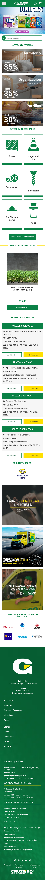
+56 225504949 (9, 772)
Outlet (6, 732)
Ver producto (21, 307)
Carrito (6, 741)
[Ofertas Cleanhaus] (22, 17)
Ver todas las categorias (22, 237)
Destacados (9, 736)
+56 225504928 (9, 811)
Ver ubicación (11, 355)
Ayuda (6, 720)
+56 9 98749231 (23, 691)
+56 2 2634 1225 (10, 847)
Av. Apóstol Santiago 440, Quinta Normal (23, 684)
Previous (5, 17)
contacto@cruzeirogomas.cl (23, 693)
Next (40, 17)
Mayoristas (8, 715)
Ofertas (7, 727)
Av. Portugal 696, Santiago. (13, 789)
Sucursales (8, 700)
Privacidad (7, 865)
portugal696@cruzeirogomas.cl (16, 795)
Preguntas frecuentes (13, 710)
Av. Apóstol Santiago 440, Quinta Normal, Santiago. (22, 828)
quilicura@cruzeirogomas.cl (15, 775)
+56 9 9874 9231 (10, 834)
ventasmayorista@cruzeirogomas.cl (18, 850)
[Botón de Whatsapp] (35, 3)
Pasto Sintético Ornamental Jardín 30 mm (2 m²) (22, 289)
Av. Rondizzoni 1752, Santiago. (15, 808)
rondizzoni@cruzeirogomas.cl (16, 814)
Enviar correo (33, 355)
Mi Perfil (7, 746)
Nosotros (8, 705)
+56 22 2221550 (9, 792)
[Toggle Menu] (4, 3)
